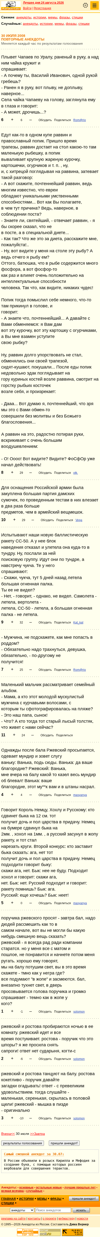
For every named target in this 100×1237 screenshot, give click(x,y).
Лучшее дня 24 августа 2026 (43, 2)
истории (39, 17)
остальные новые (49, 1187)
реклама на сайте (13, 1218)
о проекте (49, 1218)
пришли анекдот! (84, 1198)
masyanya (80, 795)
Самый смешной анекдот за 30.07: (34, 1154)
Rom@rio (79, 120)
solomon (79, 1011)
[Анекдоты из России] (11, 5)
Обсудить (45, 120)
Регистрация (42, 8)
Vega (78, 520)
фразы (64, 17)
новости (82, 1218)
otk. (75, 473)
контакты (34, 1218)
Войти (27, 8)
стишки (77, 17)
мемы (52, 17)
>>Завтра (37, 1134)
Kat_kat (78, 622)
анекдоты (23, 17)
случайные (34, 1191)
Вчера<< (8, 1134)
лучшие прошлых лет (80, 1187)
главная (8, 1199)
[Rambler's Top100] (27, 1232)
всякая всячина (12, 1191)
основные (26, 1187)
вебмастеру (66, 1218)
